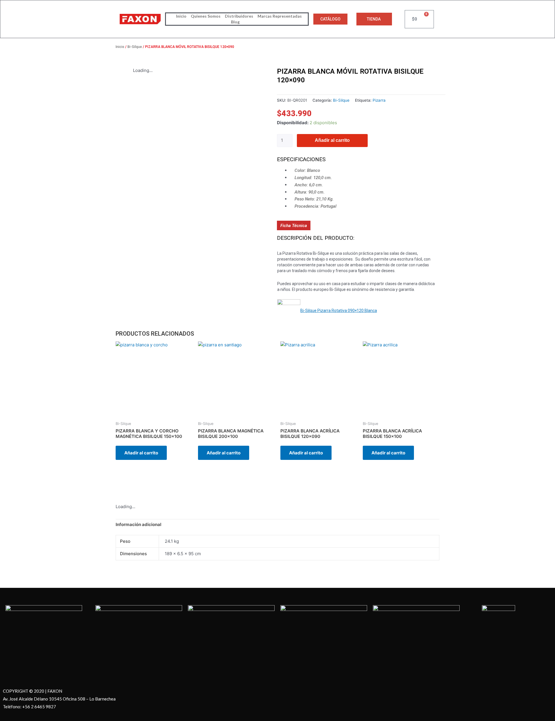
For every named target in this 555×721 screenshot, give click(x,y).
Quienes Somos (206, 16)
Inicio (181, 16)
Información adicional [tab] (138, 524)
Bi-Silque (134, 47)
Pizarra (379, 100)
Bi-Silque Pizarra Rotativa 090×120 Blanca (338, 310)
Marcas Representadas (280, 16)
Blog (235, 21)
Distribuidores (239, 16)
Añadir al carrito (332, 140)
